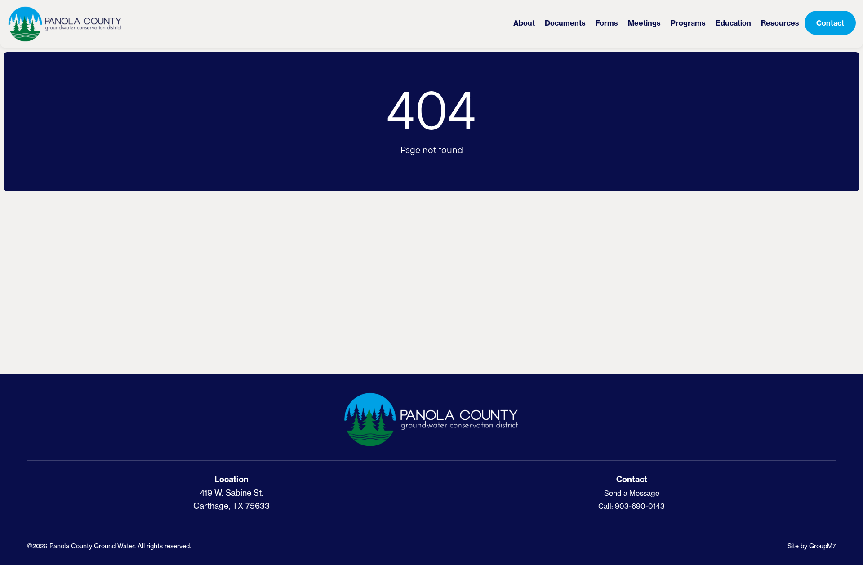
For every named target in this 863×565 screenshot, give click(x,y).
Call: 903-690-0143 (631, 506)
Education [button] (733, 22)
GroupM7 (822, 546)
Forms (607, 22)
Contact (830, 22)
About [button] (524, 22)
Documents (565, 22)
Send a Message (631, 493)
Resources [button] (780, 22)
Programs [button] (688, 22)
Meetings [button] (644, 22)
